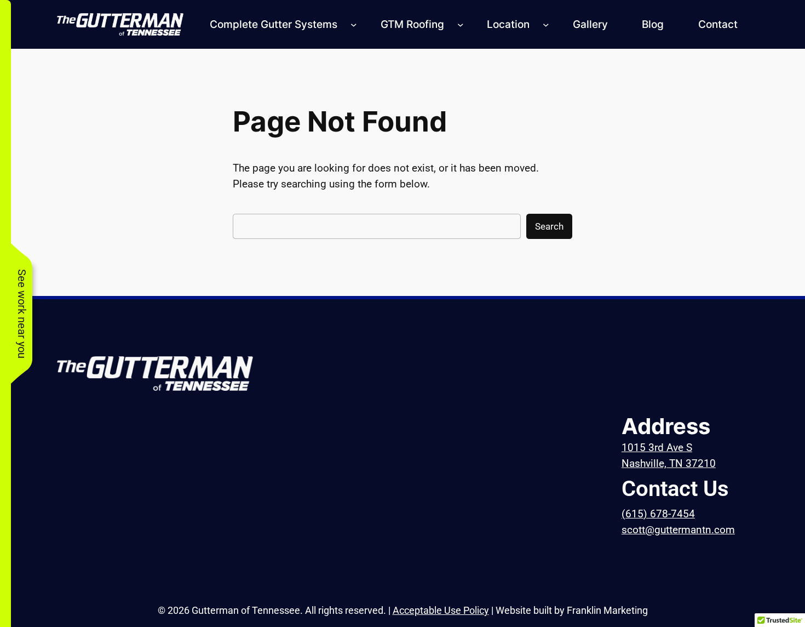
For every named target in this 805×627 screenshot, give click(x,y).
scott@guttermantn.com (678, 529)
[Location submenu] (546, 24)
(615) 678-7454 (658, 514)
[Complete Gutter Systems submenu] (353, 24)
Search (549, 226)
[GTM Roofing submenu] (460, 24)
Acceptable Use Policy (441, 610)
